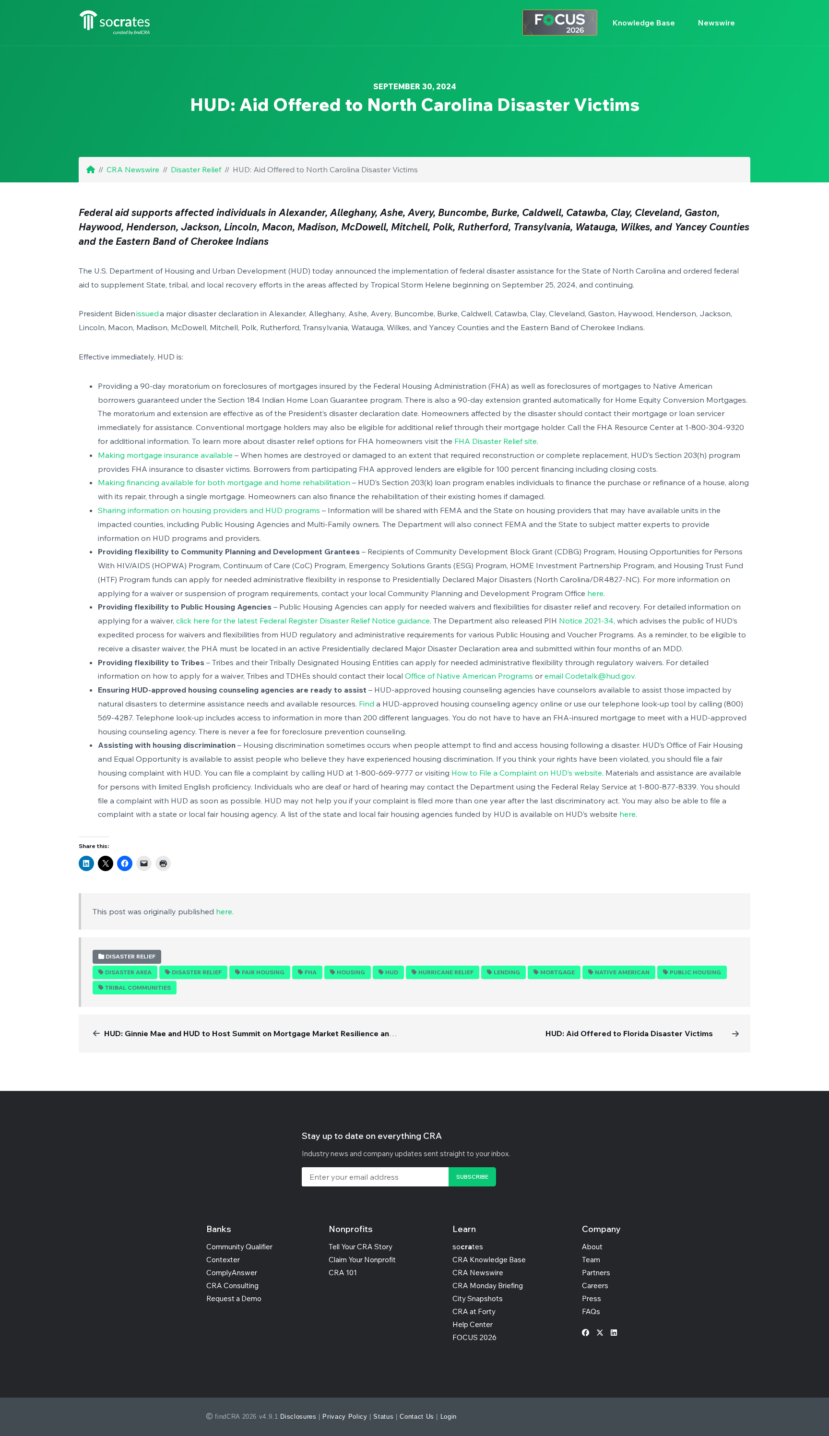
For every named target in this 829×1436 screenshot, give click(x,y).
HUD (391, 972)
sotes (467, 1246)
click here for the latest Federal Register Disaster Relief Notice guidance (303, 620)
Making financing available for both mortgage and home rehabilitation (224, 482)
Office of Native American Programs (469, 676)
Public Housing (695, 972)
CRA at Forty (474, 1311)
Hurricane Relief (446, 972)
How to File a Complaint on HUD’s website (526, 773)
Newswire (716, 22)
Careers (595, 1285)
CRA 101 (343, 1272)
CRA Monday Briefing (487, 1285)
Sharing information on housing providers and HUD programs (209, 510)
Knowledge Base (644, 22)
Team (591, 1259)
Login (448, 1416)
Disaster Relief (196, 169)
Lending (507, 972)
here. (225, 911)
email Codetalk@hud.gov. (590, 676)
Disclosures (298, 1416)
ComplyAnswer (231, 1272)
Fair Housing (263, 972)
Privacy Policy (344, 1416)
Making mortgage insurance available (165, 455)
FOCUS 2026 (474, 1337)
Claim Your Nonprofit (362, 1259)
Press (591, 1298)
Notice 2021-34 (586, 620)
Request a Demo (233, 1298)
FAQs (591, 1311)
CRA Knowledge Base (489, 1259)
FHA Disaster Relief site (495, 441)
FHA (311, 972)
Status (383, 1416)
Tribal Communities (138, 987)
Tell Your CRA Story (360, 1246)
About (592, 1246)
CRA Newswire (133, 169)
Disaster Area (128, 972)
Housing (351, 972)
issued (148, 313)
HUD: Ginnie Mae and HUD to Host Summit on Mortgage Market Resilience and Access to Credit (281, 1033)
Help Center (472, 1324)
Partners (596, 1272)
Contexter (223, 1259)
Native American (622, 972)
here (595, 593)
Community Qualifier (239, 1246)
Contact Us (417, 1416)
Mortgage (557, 972)
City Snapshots (477, 1298)
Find (366, 703)
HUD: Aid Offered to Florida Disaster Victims (629, 1033)
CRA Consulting (232, 1285)
